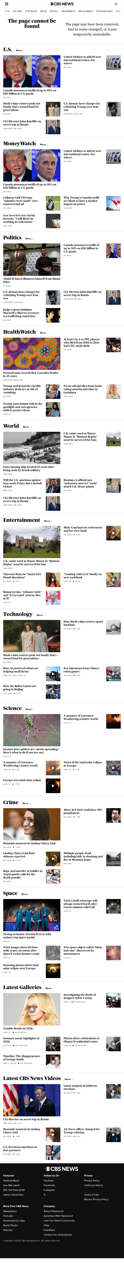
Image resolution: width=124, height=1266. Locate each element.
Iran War (17, 11)
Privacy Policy (92, 1180)
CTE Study (31, 11)
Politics (54, 11)
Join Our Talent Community (59, 1220)
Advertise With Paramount (58, 1216)
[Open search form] (116, 4)
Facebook (49, 1185)
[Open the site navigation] (24, 3)
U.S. (7, 11)
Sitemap (7, 1230)
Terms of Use (91, 1194)
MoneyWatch (86, 11)
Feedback (49, 1230)
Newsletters (10, 1211)
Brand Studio (10, 1225)
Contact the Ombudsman (58, 1234)
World (43, 11)
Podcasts (8, 1216)
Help (46, 1225)
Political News (11, 1180)
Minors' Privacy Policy (96, 1199)
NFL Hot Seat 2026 (14, 1190)
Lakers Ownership (13, 1194)
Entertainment (105, 11)
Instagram (49, 1190)
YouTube (48, 1180)
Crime (119, 11)
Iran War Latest (11, 1185)
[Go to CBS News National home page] (62, 4)
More (19, 50)
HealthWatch (68, 11)
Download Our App (14, 1220)
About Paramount (53, 1211)
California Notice (93, 1185)
